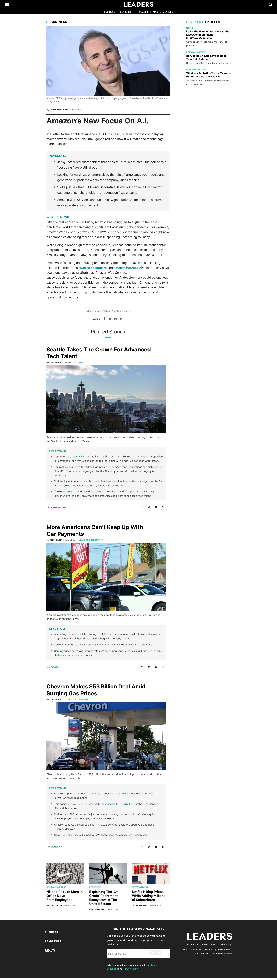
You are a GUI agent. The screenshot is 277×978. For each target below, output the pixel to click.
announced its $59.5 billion (117, 803)
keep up (62, 655)
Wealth (143, 11)
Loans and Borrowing (91, 540)
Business (109, 11)
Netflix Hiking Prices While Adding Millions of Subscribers (148, 896)
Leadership (127, 11)
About (204, 944)
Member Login (224, 949)
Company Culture (56, 887)
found (70, 491)
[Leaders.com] (138, 4)
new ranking (79, 456)
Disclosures (195, 949)
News (96, 311)
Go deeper (54, 507)
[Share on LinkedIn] (121, 319)
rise (101, 644)
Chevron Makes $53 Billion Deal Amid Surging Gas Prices (95, 690)
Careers (213, 944)
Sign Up (155, 952)
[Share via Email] (115, 319)
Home (88, 311)
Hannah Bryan (59, 109)
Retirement (95, 887)
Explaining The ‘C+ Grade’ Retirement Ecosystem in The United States (103, 898)
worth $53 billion (119, 793)
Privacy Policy (130, 968)
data (72, 634)
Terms (185, 949)
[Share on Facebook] (104, 319)
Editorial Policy (209, 949)
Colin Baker (55, 540)
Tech (81, 362)
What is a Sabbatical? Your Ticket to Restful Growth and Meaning (208, 75)
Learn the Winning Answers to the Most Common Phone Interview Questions (207, 34)
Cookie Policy (225, 944)
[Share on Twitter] (110, 319)
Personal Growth (196, 52)
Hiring (189, 28)
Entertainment (140, 887)
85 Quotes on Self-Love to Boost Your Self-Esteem (206, 57)
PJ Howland (55, 362)
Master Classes (163, 11)
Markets (83, 699)
